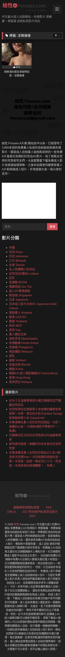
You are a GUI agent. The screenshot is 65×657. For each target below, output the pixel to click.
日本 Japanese (18, 299)
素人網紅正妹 (17, 334)
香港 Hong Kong (19, 377)
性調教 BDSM (18, 282)
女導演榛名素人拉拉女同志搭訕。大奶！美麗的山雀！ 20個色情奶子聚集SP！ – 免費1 (35, 426)
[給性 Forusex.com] (26, 8)
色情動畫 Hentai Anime (24, 342)
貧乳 (12, 355)
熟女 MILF (15, 325)
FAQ (49, 507)
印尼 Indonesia (18, 256)
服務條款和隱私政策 (26, 507)
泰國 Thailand (18, 321)
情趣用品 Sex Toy (20, 286)
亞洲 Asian (16, 251)
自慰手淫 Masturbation (23, 338)
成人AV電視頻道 (19, 290)
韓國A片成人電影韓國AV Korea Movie (33, 373)
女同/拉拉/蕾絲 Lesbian (24, 273)
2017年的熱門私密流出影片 (40, 511)
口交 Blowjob (17, 260)
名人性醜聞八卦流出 (22, 269)
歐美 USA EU (17, 316)
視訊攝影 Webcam (21, 351)
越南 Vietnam (17, 360)
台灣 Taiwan (17, 264)
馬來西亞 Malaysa (20, 381)
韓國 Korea (16, 368)
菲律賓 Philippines (21, 347)
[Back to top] (54, 646)
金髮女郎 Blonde (20, 364)
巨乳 (12, 277)
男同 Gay (15, 329)
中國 (12, 247)
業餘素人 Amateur (20, 312)
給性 (16, 524)
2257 (32, 516)
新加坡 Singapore (20, 295)
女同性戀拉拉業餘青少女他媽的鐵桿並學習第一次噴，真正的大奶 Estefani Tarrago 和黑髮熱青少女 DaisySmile (35, 413)
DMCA (11, 511)
